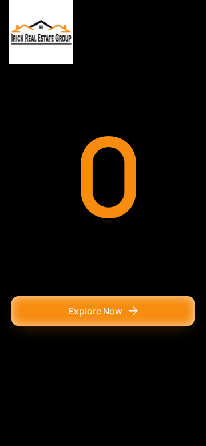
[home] (41, 32)
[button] (185, 32)
